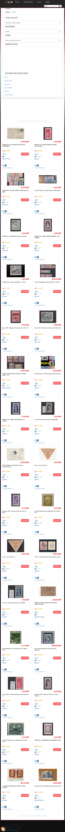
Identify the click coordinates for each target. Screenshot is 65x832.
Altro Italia (7, 159)
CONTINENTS (27, 2)
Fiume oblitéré (8, 88)
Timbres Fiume (8, 81)
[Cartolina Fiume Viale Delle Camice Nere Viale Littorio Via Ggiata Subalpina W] (47, 775)
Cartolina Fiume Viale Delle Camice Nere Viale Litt (48, 786)
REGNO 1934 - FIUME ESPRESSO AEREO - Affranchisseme (46, 145)
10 (45, 121)
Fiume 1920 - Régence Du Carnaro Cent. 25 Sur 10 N (15, 328)
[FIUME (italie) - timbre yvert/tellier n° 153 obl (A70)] (15, 271)
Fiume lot (6, 91)
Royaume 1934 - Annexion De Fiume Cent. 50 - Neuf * (14, 511)
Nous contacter (6, 830)
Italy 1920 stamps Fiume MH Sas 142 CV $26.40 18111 (14, 649)
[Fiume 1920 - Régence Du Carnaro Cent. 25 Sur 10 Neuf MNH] (16, 317)
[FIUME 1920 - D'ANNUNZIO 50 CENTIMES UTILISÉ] (48, 729)
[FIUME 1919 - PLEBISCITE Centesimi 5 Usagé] (16, 225)
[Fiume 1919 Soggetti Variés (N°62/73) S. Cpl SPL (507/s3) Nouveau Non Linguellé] (48, 271)
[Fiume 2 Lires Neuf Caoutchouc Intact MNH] (16, 591)
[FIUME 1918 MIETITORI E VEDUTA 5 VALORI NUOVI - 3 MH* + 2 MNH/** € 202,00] (15, 362)
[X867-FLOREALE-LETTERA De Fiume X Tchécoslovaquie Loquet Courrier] (15, 454)
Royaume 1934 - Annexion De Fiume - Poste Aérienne (46, 695)
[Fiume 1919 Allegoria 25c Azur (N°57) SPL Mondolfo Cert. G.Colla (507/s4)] (48, 637)
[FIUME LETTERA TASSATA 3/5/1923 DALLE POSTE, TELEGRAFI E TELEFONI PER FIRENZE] (47, 591)
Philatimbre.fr (6, 827)
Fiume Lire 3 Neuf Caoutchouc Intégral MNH (46, 419)
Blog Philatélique (15, 830)
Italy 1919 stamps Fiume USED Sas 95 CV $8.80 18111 (14, 740)
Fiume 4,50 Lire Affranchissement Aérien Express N (15, 695)
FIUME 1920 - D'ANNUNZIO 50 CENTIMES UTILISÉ (48, 740)
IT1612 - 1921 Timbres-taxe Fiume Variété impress (48, 557)
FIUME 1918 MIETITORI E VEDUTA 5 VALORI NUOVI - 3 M (14, 374)
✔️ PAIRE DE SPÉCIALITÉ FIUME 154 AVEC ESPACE (13, 786)
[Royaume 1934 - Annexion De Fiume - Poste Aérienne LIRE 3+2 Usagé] (48, 683)
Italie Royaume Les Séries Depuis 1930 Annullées (48, 373)
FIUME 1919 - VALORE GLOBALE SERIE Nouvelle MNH (15, 191)
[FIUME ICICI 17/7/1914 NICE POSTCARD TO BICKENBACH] (15, 133)
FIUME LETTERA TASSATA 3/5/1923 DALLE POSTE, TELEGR (46, 603)
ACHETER (25, 154)
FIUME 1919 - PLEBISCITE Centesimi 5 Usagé (14, 236)
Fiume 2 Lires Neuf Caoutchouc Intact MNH (13, 603)
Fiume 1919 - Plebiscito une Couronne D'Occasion (48, 328)
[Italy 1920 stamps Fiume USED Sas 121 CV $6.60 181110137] (48, 500)
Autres (6, 204)
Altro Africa (7, 388)
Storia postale (40, 617)
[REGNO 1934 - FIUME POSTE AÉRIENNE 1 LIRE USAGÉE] (48, 225)
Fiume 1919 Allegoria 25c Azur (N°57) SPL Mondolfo (46, 649)
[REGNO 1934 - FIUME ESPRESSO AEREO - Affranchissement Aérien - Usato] (48, 133)
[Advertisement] (32, 59)
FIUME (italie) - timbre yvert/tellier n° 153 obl (14, 282)
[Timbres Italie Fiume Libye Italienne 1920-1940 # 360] (47, 179)
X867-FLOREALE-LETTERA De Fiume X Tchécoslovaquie (12, 465)
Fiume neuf (7, 84)
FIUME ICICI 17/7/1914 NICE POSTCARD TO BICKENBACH (13, 145)
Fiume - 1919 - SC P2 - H (41, 465)
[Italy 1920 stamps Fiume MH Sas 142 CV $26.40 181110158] (15, 637)
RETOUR (14, 12)
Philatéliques (40, 800)
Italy (37, 479)
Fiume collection (8, 95)
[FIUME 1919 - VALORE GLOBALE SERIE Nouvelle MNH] (16, 179)
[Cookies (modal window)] (3, 829)
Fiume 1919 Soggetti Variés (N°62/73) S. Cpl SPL (47, 282)
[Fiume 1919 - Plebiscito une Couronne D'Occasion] (47, 317)
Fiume (6, 77)
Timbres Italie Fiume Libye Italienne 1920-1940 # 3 (48, 190)
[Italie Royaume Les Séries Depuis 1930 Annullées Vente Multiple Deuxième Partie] (47, 362)
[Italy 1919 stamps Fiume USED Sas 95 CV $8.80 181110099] (15, 729)
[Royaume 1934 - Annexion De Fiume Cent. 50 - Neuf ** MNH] (15, 500)
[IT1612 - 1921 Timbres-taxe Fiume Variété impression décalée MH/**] (48, 546)
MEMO (47, 2)
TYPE (17, 2)
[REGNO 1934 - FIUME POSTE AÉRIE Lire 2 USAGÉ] (15, 408)
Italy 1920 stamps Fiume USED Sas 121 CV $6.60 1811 (47, 511)
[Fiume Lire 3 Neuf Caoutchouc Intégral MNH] (48, 408)
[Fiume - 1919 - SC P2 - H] (48, 454)
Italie (37, 159)
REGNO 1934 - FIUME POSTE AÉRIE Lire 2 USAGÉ (13, 420)
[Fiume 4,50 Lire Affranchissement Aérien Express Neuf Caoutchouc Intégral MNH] (16, 683)
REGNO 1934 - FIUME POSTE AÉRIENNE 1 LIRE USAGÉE (47, 236)
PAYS (39, 2)
